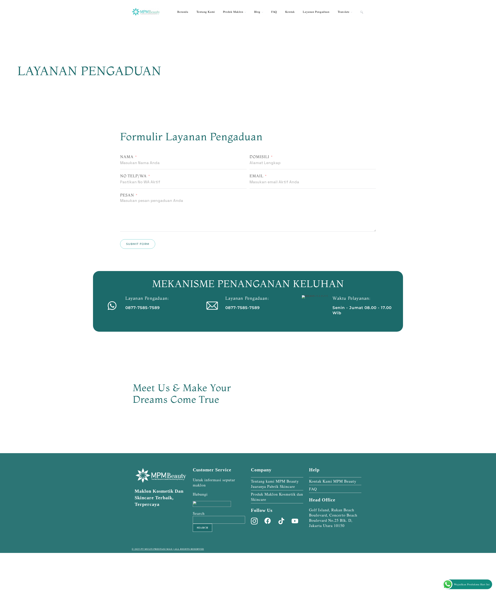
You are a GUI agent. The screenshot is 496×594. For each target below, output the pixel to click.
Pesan (127, 195)
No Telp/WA (133, 175)
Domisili (259, 156)
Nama (126, 156)
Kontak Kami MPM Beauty (332, 481)
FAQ (313, 489)
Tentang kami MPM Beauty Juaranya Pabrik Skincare (275, 484)
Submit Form (137, 244)
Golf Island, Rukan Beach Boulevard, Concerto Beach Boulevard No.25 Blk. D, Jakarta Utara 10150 (333, 517)
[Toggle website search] (361, 11)
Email (256, 175)
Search (199, 513)
